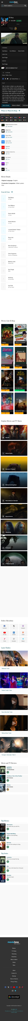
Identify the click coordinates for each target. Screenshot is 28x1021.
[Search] (25, 5)
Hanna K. (18, 365)
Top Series (4, 853)
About (14, 970)
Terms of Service (14, 978)
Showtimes (14, 956)
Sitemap (14, 976)
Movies (14, 948)
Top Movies (5, 821)
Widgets (23, 641)
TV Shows (14, 951)
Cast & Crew (5, 192)
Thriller (6, 75)
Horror (3, 75)
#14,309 (13, 20)
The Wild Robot (19, 388)
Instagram (23, 628)
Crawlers (4, 342)
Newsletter (14, 641)
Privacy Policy (14, 981)
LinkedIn (13, 634)
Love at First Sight (20, 411)
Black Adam (5, 388)
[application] (14, 38)
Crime (10, 75)
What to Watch (14, 959)
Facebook (3, 79)
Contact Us (14, 973)
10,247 (19, 20)
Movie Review (10, 777)
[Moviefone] (14, 2)
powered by (3, 115)
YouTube (4, 634)
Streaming (14, 953)
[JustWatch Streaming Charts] (10, 21)
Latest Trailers (5, 648)
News (14, 965)
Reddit (8, 79)
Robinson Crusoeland (20, 342)
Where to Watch (9, 110)
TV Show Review (10, 769)
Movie (18, 24)
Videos (14, 962)
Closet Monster (5, 411)
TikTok (4, 641)
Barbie (3, 365)
